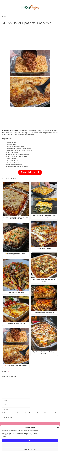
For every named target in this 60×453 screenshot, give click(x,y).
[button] (57, 427)
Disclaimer (26, 425)
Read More (28, 172)
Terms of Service (34, 425)
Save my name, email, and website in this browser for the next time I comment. (30, 413)
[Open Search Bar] (57, 16)
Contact (50, 425)
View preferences (30, 449)
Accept (30, 440)
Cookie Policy (19, 425)
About (45, 425)
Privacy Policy (11, 425)
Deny (30, 445)
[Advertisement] (30, 39)
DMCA (41, 425)
